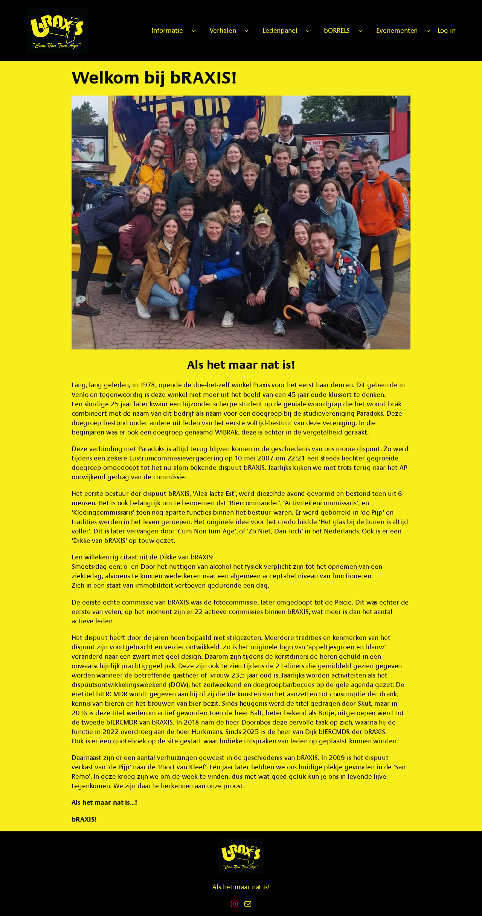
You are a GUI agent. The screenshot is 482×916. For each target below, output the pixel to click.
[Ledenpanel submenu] (308, 31)
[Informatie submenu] (194, 31)
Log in (447, 31)
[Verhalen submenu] (246, 31)
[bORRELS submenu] (360, 31)
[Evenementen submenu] (428, 31)
